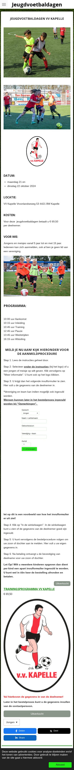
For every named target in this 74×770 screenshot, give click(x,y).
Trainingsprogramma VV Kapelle (29, 589)
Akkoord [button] (60, 765)
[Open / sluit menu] (4, 4)
